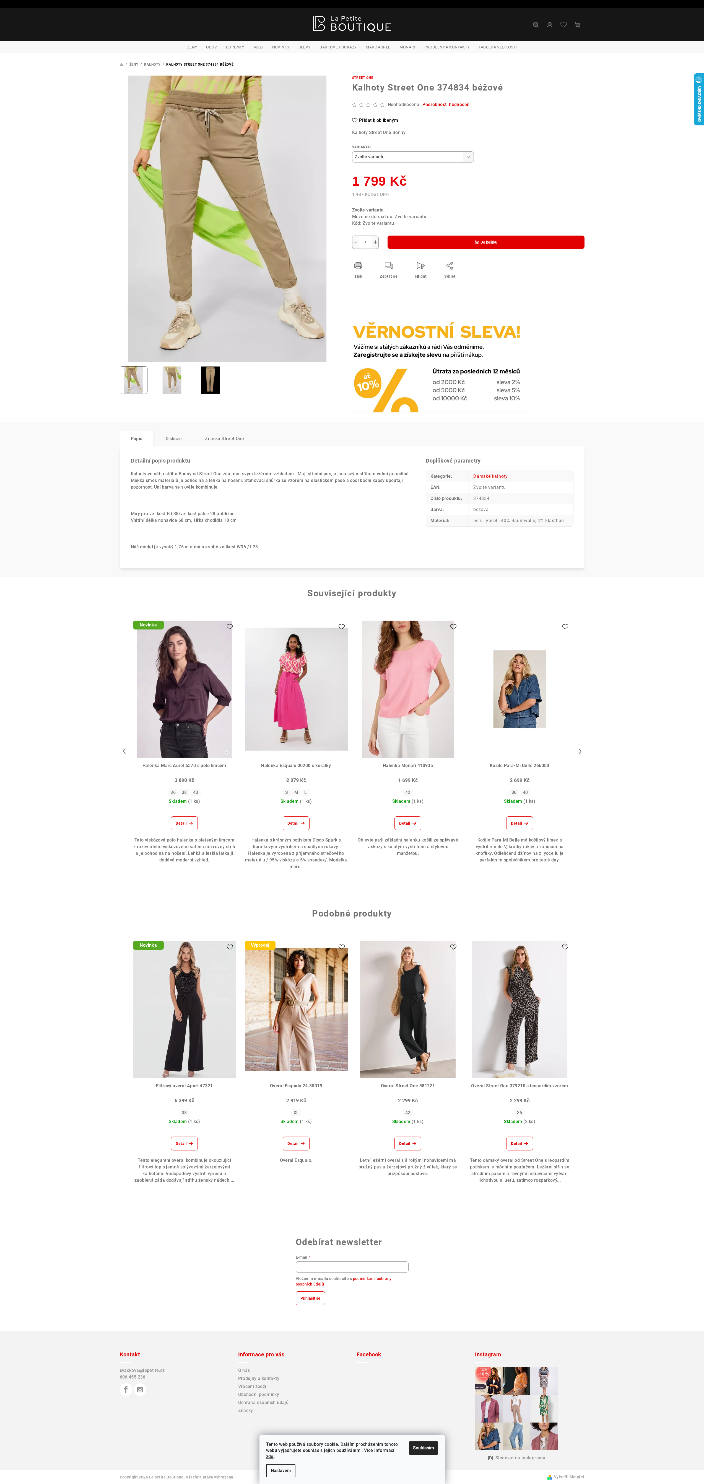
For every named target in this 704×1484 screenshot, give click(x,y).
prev (124, 751)
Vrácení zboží (252, 1386)
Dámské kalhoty (490, 476)
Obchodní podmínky (258, 1394)
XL (296, 1112)
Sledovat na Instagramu (520, 1457)
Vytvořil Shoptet (569, 1477)
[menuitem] (192, 47)
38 (184, 792)
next (580, 751)
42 (408, 792)
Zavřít (384, 330)
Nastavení (281, 1470)
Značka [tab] (224, 438)
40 (195, 792)
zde (270, 1456)
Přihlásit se (310, 1298)
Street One (362, 78)
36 (173, 792)
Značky (245, 1410)
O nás (244, 1370)
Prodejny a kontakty (259, 1378)
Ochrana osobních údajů (263, 1402)
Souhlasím (423, 1448)
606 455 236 (133, 1377)
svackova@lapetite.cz (142, 1370)
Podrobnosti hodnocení (446, 104)
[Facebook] (126, 1389)
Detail (181, 823)
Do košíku (488, 242)
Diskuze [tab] (174, 438)
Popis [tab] (136, 438)
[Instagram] (140, 1389)
